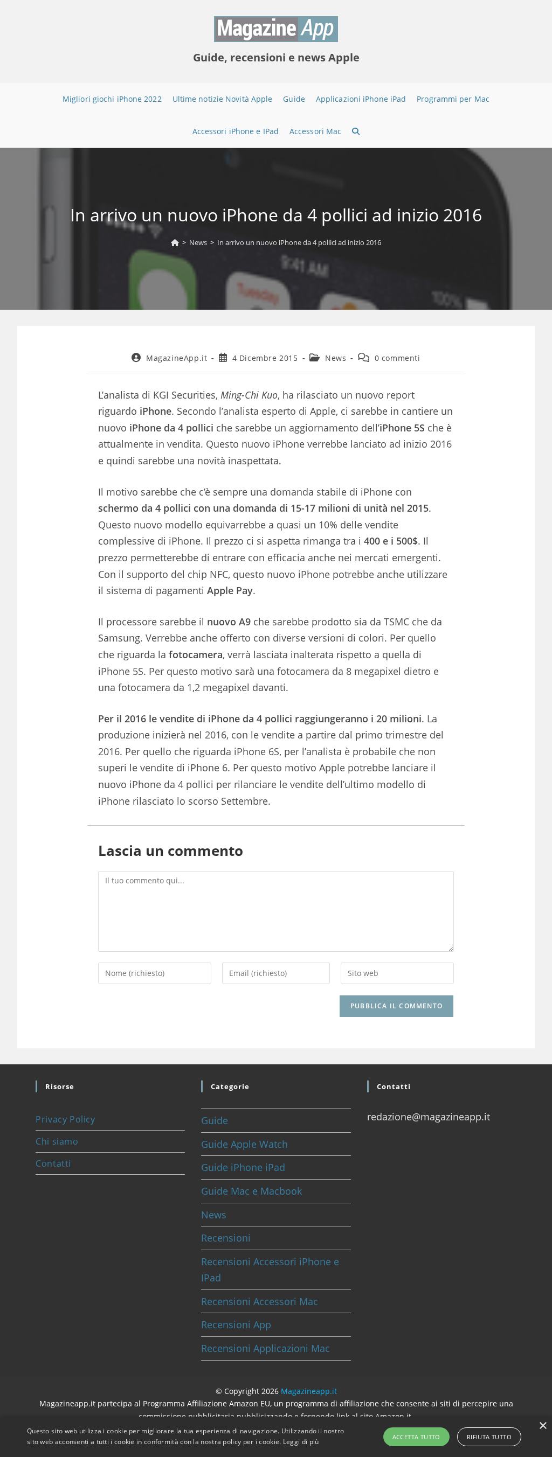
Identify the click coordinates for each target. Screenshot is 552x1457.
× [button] (543, 1426)
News (335, 358)
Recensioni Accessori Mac (259, 1301)
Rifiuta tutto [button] (489, 1437)
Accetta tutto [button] (416, 1437)
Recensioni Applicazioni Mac (265, 1348)
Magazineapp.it (309, 1391)
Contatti (53, 1163)
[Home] (175, 242)
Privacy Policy (65, 1119)
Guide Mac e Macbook (251, 1190)
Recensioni (226, 1237)
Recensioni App (236, 1324)
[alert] (276, 1437)
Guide (214, 1120)
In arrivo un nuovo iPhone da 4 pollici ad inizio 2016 (299, 242)
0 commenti (397, 358)
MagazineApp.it (176, 358)
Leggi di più (301, 1441)
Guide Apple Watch (244, 1144)
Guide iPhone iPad (243, 1167)
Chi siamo (57, 1141)
